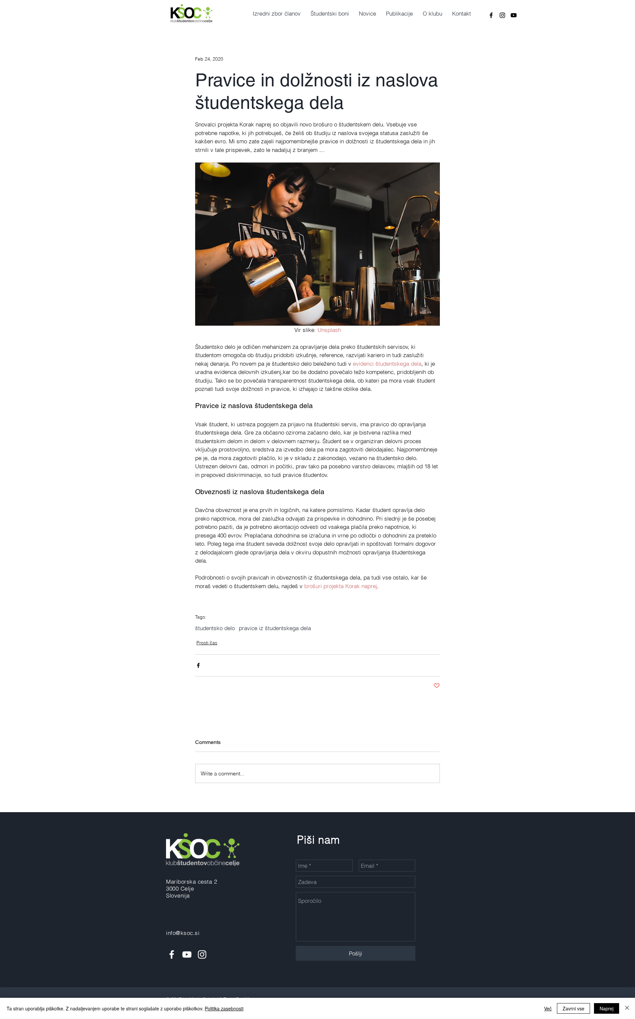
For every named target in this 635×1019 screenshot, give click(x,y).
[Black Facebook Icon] (491, 15)
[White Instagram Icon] (202, 954)
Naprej (607, 1008)
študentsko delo (215, 628)
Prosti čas (206, 643)
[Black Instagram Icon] (502, 15)
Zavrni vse (573, 1008)
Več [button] (548, 1008)
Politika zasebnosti (224, 1008)
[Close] (627, 1008)
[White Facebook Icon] (171, 954)
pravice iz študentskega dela (275, 628)
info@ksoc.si (182, 932)
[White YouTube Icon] (186, 954)
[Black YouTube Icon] (513, 15)
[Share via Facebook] (198, 665)
